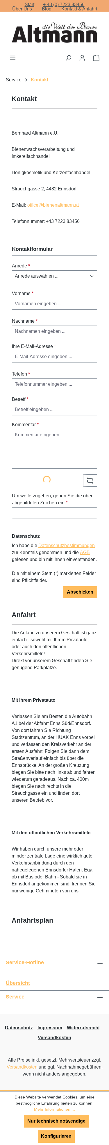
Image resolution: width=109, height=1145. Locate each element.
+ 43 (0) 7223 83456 (64, 4)
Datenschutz (19, 1027)
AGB (85, 552)
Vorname (22, 293)
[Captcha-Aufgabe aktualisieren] (90, 480)
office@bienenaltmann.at (53, 205)
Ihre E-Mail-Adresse (34, 346)
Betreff (20, 399)
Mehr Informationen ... (54, 1109)
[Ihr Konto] (82, 58)
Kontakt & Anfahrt (79, 8)
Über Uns (22, 8)
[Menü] (13, 58)
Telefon (21, 373)
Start (29, 4)
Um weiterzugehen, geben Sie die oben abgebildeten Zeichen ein (53, 499)
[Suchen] (68, 58)
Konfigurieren (56, 1136)
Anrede (21, 265)
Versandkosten (54, 1037)
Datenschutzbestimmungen (66, 545)
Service (15, 997)
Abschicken (80, 592)
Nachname (24, 321)
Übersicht (18, 983)
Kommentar (25, 424)
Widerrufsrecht (83, 1027)
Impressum (49, 1027)
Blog (46, 8)
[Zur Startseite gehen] (54, 33)
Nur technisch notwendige (56, 1121)
